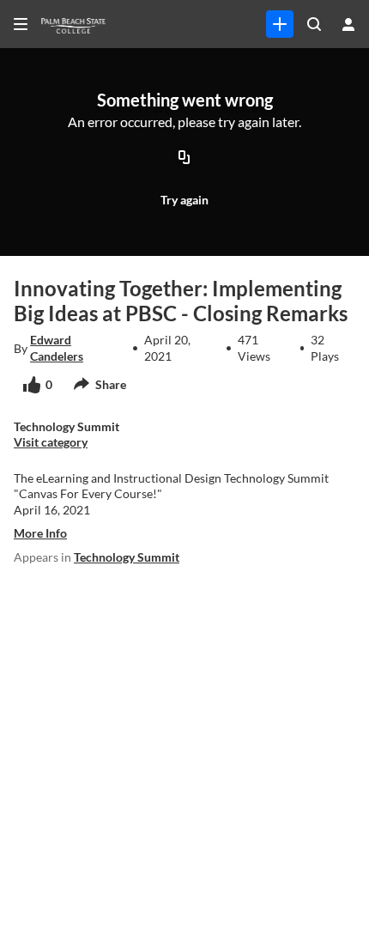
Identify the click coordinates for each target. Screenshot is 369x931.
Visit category (51, 442)
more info (40, 533)
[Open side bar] (20, 24)
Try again (184, 199)
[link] (279, 24)
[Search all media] (314, 24)
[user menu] (348, 24)
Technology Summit (126, 557)
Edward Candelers (56, 347)
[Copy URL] (184, 159)
